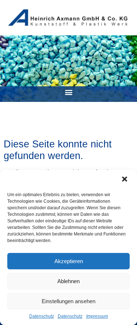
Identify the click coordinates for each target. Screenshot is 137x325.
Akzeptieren (68, 261)
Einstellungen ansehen (68, 301)
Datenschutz (41, 316)
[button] (125, 179)
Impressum (97, 316)
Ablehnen (68, 281)
